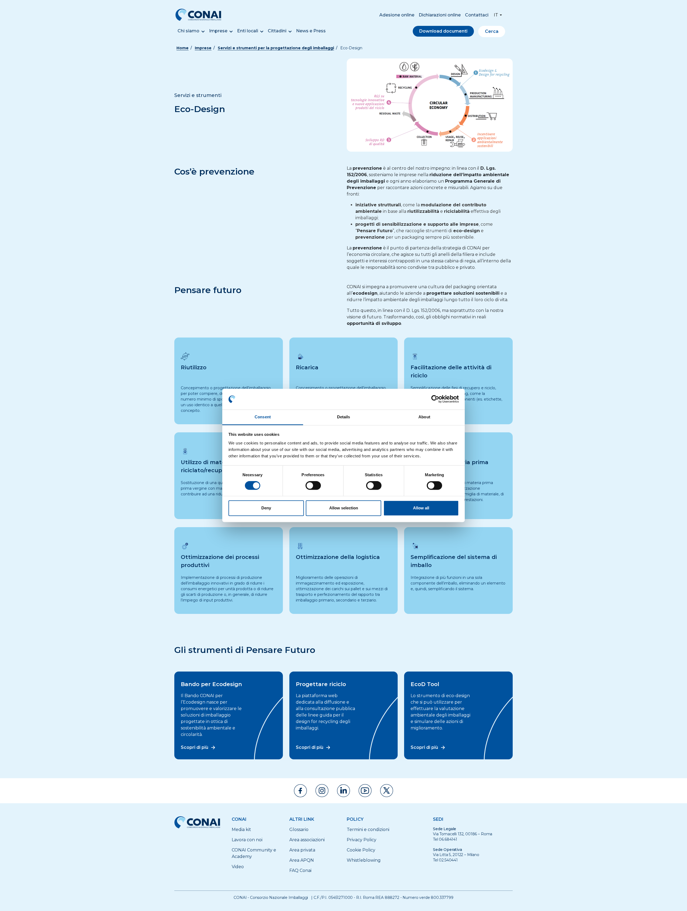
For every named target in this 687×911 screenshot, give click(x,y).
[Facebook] (300, 790)
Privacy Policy (361, 839)
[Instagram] (321, 790)
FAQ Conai (300, 870)
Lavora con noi (247, 839)
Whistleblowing (364, 860)
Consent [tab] (263, 417)
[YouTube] (365, 790)
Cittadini (277, 30)
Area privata (302, 850)
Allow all (421, 508)
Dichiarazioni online (440, 15)
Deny (266, 508)
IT (496, 15)
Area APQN (301, 860)
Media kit (241, 829)
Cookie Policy (361, 850)
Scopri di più (194, 747)
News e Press (311, 30)
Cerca (491, 31)
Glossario (298, 829)
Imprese (218, 30)
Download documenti (443, 31)
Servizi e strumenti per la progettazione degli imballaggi (276, 48)
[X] (386, 790)
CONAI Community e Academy (254, 853)
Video (238, 866)
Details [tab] (343, 417)
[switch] (313, 485)
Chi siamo (188, 30)
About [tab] (424, 417)
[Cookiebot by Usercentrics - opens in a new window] (435, 399)
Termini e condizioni (368, 829)
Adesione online (396, 15)
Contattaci (476, 15)
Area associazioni (307, 839)
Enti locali (247, 30)
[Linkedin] (343, 790)
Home (182, 48)
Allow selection (343, 508)
